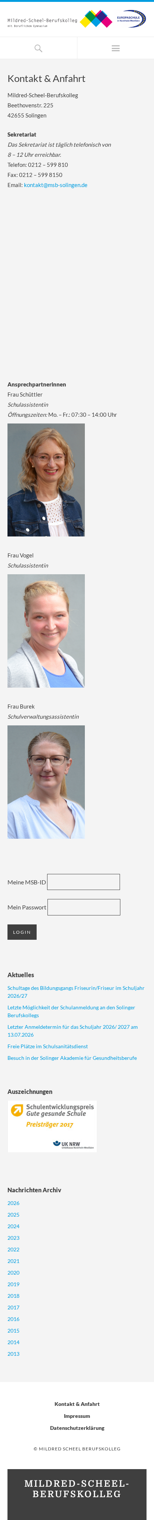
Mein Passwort (26, 907)
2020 (13, 1272)
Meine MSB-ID (26, 882)
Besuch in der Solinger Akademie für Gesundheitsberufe (72, 1058)
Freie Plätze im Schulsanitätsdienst (47, 1046)
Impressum (77, 1416)
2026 (13, 1203)
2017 (13, 1307)
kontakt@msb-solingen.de (55, 184)
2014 (13, 1342)
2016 (13, 1319)
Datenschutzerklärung (77, 1428)
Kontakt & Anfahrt (77, 1404)
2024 (13, 1226)
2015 (13, 1330)
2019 (13, 1284)
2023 (13, 1238)
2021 (13, 1261)
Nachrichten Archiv (34, 1189)
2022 (13, 1249)
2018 (13, 1296)
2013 (13, 1354)
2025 (13, 1214)
